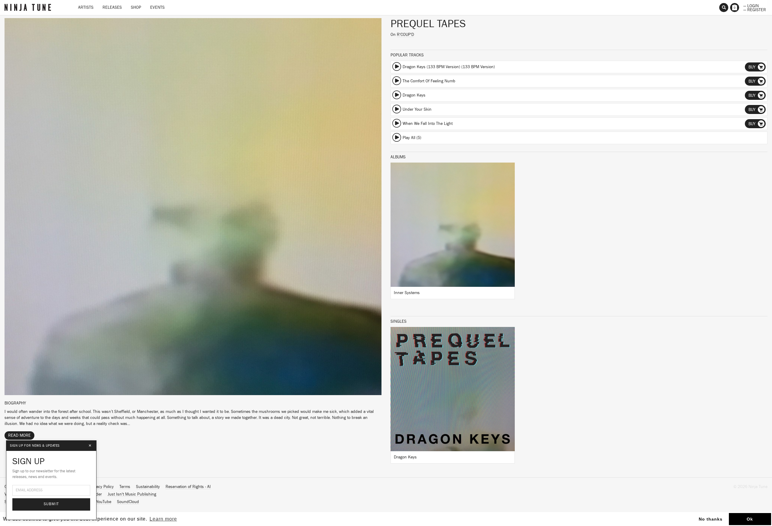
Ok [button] (750, 519)
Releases (112, 7)
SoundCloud (128, 502)
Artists (85, 7)
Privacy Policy (102, 487)
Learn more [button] (163, 518)
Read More (19, 435)
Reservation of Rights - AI (188, 487)
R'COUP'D (405, 35)
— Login (751, 5)
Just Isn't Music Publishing (132, 494)
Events (157, 7)
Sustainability (148, 487)
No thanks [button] (711, 519)
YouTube (103, 502)
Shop (136, 7)
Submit (51, 504)
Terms (124, 487)
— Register (754, 9)
